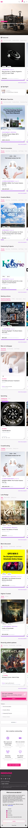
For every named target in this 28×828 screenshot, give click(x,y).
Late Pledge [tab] (21, 151)
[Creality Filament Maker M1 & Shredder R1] (13, 117)
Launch (13, 698)
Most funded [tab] (9, 448)
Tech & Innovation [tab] (7, 40)
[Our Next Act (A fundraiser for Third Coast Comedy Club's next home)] (13, 215)
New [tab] (9, 398)
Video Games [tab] (19, 298)
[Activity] (22, 1)
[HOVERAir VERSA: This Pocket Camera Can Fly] (13, 166)
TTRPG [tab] (13, 298)
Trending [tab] (3, 448)
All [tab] (1, 40)
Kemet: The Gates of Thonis (10, 529)
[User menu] (24, 2)
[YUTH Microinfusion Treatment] (13, 364)
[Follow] (3, 376)
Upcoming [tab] (8, 151)
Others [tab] (24, 298)
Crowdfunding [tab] (14, 151)
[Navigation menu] (26, 1)
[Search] (19, 2)
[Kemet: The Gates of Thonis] (13, 513)
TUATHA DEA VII (6, 430)
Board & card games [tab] (5, 298)
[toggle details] (24, 80)
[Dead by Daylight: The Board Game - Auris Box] (13, 314)
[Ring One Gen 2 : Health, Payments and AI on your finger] (13, 55)
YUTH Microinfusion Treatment (11, 380)
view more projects (22, 82)
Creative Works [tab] (15, 40)
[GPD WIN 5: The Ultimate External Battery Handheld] (13, 562)
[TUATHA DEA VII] (13, 414)
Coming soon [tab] (4, 398)
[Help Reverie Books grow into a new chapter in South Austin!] (13, 264)
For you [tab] (2, 151)
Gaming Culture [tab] (23, 40)
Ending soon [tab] (15, 448)
